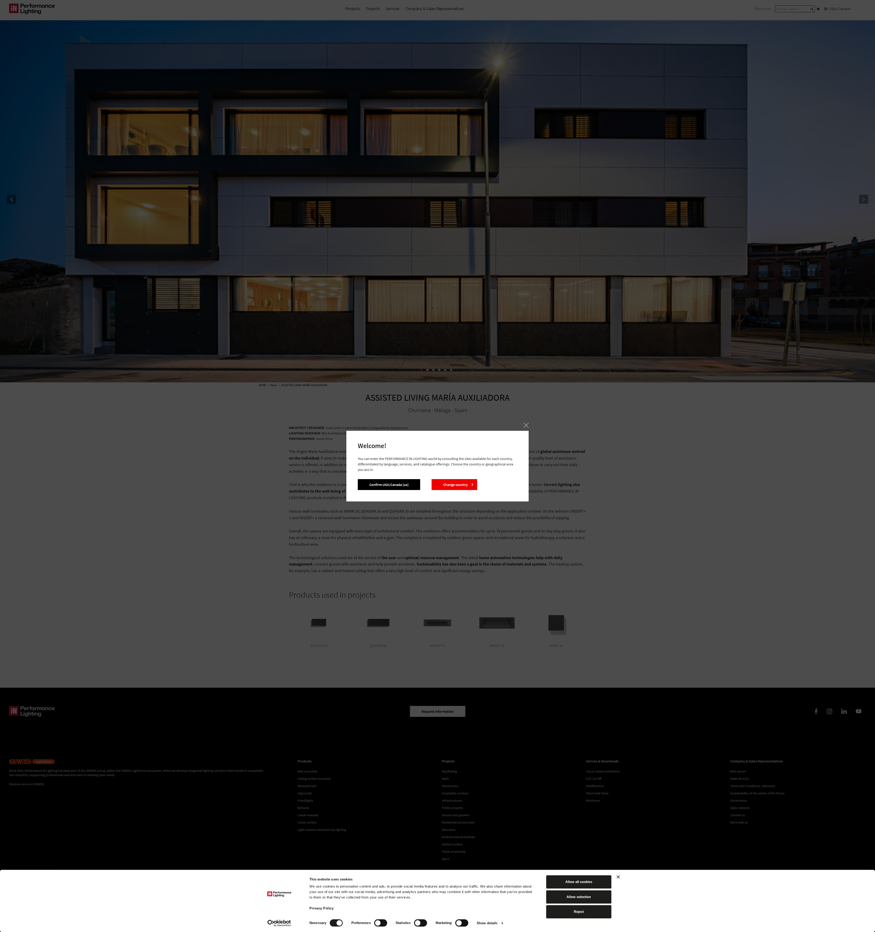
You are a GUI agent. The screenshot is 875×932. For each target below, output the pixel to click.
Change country (455, 484)
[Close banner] (618, 876)
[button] (526, 425)
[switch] (380, 923)
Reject (579, 912)
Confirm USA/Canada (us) (389, 484)
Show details (487, 923)
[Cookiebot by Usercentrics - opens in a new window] (279, 923)
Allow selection (578, 897)
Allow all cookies (578, 882)
